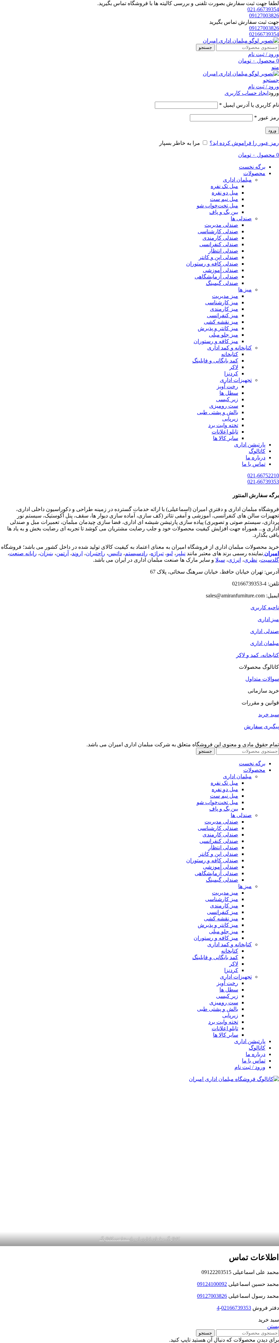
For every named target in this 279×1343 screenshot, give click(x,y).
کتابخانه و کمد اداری (229, 348)
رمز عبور (266, 117)
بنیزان (46, 553)
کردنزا (231, 373)
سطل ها (228, 393)
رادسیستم (136, 553)
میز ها (245, 289)
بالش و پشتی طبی (217, 412)
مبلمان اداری (237, 180)
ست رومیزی (223, 406)
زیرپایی (230, 419)
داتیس (115, 553)
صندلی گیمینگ (222, 283)
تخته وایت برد (223, 425)
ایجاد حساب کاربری (246, 93)
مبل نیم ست (224, 199)
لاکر (233, 367)
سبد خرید (268, 714)
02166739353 (236, 1308)
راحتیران (95, 553)
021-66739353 (263, 482)
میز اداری (268, 619)
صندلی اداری (264, 631)
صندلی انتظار (223, 251)
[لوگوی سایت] (241, 41)
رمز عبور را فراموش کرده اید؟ (244, 143)
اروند (77, 553)
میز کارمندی (224, 309)
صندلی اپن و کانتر (218, 257)
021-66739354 (263, 9)
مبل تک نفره (224, 186)
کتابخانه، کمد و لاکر (257, 655)
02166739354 (264, 34)
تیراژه (157, 553)
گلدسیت (269, 560)
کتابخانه (229, 354)
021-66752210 (263, 475)
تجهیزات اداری (236, 380)
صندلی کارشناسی (218, 231)
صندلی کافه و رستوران (212, 264)
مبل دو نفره (225, 193)
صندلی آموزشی (220, 270)
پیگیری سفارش (261, 726)
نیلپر (180, 553)
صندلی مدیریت (221, 225)
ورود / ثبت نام (249, 1067)
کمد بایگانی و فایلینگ (215, 360)
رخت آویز (227, 386)
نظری (250, 560)
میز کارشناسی (221, 302)
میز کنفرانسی (222, 315)
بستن (273, 1326)
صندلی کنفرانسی (218, 244)
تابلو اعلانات (225, 432)
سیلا (220, 560)
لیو (170, 553)
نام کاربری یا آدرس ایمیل (249, 105)
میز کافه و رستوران (216, 341)
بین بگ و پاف (223, 212)
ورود (272, 130)
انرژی (234, 560)
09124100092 (212, 1284)
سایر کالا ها (225, 438)
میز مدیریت (225, 296)
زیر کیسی (227, 399)
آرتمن (62, 553)
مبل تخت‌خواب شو (217, 205)
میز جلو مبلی (223, 335)
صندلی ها (241, 218)
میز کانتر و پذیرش (218, 328)
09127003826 (264, 15)
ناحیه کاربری (264, 607)
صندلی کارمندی (220, 238)
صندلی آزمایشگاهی (216, 276)
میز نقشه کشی (221, 322)
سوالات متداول (262, 679)
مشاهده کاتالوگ (114, 1238)
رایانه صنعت (23, 553)
